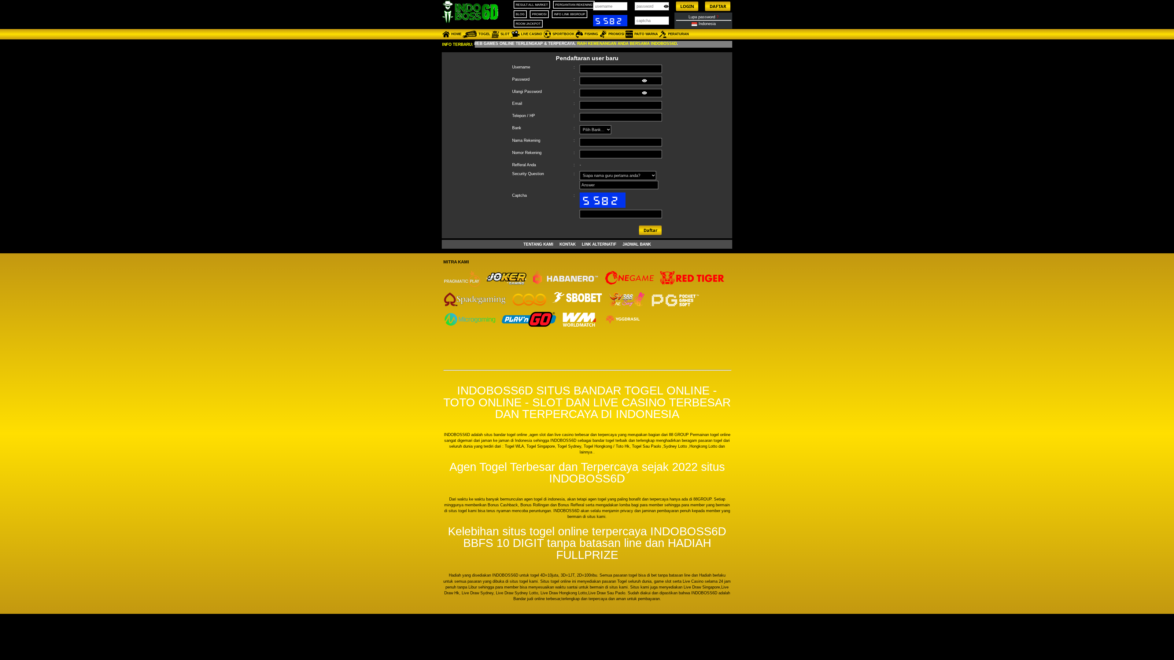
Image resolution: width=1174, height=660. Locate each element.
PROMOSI (539, 14)
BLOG (520, 14)
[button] (687, 6)
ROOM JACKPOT (528, 23)
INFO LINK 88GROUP (569, 14)
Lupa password (703, 17)
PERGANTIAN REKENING (574, 4)
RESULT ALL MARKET (532, 4)
